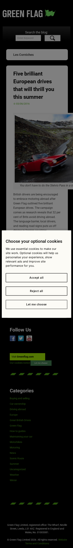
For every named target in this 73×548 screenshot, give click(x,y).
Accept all (36, 277)
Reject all (36, 291)
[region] (36, 274)
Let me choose (36, 304)
